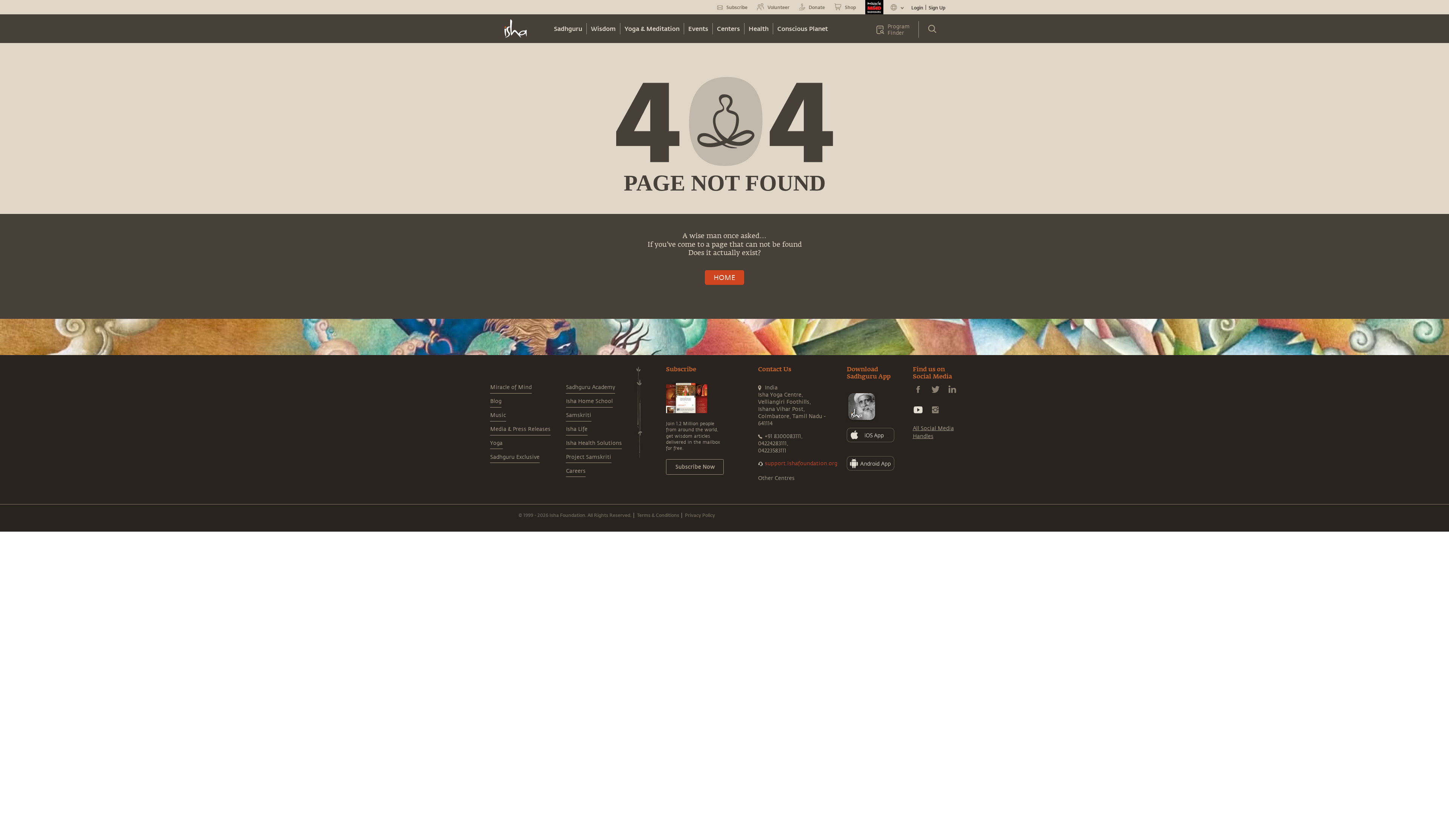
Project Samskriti (588, 457)
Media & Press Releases (520, 429)
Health (759, 28)
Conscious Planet (802, 28)
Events (698, 28)
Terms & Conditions (658, 515)
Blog (495, 401)
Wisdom (603, 28)
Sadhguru (568, 28)
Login (917, 8)
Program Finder (899, 30)
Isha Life (577, 429)
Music (498, 415)
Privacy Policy (700, 515)
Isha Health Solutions (594, 443)
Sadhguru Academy (590, 387)
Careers (576, 471)
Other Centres (776, 478)
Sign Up (937, 8)
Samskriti (578, 415)
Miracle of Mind (511, 387)
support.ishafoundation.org (801, 463)
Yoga (496, 443)
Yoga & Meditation (652, 28)
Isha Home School (589, 401)
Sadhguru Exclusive (515, 457)
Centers (728, 28)
